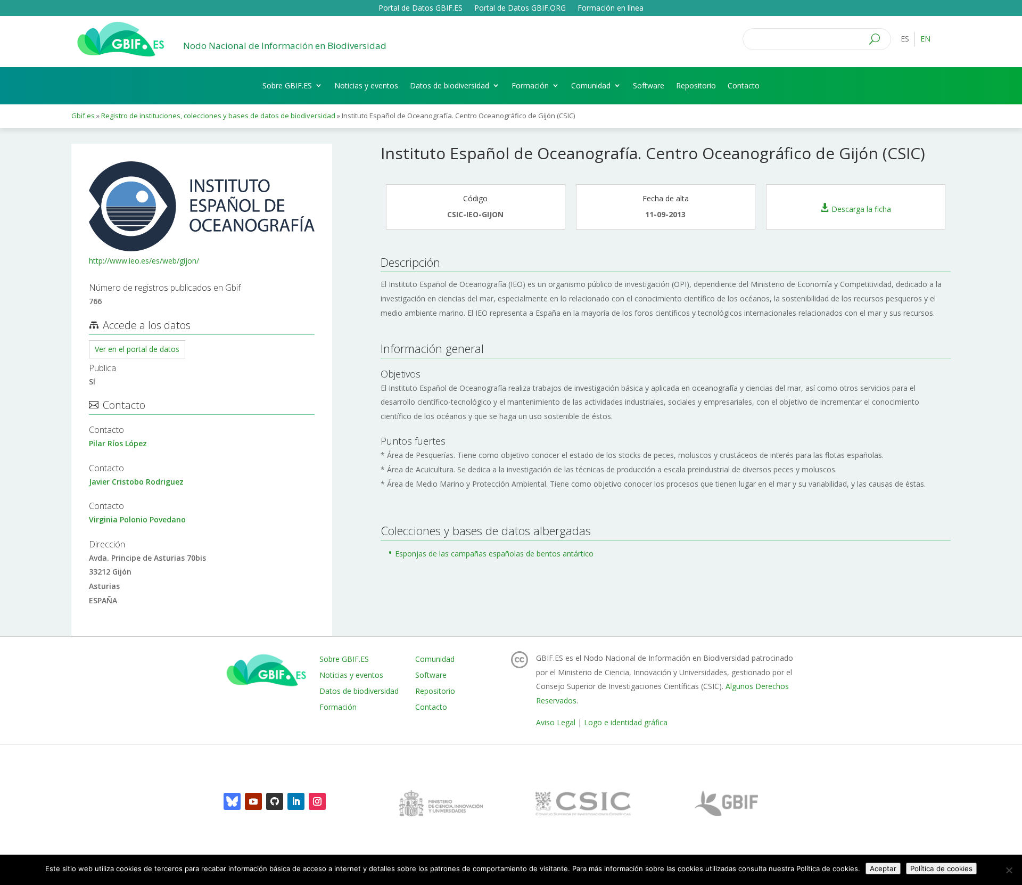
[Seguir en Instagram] (317, 801)
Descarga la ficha (861, 208)
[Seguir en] (232, 801)
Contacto (744, 85)
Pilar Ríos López (118, 443)
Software (648, 85)
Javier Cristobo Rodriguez (136, 482)
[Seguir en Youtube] (253, 801)
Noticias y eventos (366, 85)
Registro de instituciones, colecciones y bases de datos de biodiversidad (218, 115)
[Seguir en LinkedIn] (295, 801)
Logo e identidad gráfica (625, 722)
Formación (530, 85)
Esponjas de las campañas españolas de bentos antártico (494, 553)
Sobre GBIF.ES (287, 85)
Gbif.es (83, 115)
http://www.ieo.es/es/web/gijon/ (144, 261)
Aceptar (883, 868)
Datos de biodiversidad (449, 85)
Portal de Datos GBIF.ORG (520, 8)
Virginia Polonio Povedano (137, 519)
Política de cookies (941, 868)
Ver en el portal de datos (137, 349)
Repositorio (696, 85)
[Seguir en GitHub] (274, 801)
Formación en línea (611, 8)
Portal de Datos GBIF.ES (420, 8)
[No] (1008, 870)
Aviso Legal (555, 722)
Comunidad (591, 85)
